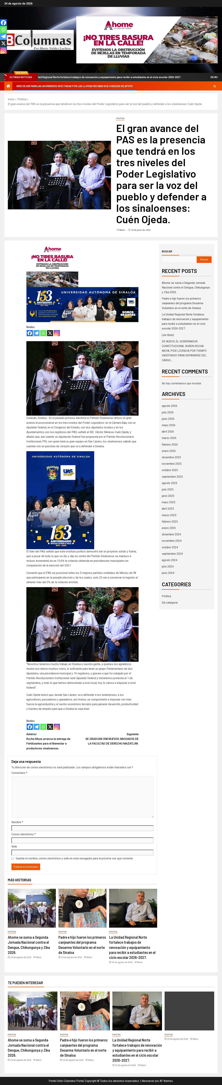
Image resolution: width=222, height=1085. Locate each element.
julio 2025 (168, 489)
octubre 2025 (170, 470)
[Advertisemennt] (147, 39)
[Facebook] (30, 333)
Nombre (17, 822)
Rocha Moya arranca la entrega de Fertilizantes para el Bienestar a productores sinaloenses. (48, 741)
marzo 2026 (169, 438)
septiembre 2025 (172, 476)
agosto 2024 (169, 560)
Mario (122, 230)
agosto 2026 (169, 406)
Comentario (19, 773)
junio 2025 (168, 496)
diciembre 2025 (171, 457)
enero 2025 (169, 528)
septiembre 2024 (172, 553)
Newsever (148, 1081)
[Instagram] (57, 333)
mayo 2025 (168, 502)
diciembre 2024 (171, 534)
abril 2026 (168, 431)
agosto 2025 (169, 483)
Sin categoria (170, 602)
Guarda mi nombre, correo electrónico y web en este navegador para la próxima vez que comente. (74, 858)
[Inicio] (8, 86)
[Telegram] (36, 333)
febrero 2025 (170, 521)
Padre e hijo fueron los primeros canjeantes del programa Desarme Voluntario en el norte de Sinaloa (182, 303)
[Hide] (1, 57)
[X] (50, 333)
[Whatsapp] (43, 333)
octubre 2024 (170, 547)
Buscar (167, 251)
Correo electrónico (23, 834)
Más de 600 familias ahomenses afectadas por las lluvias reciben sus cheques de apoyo (74, 86)
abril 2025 (168, 508)
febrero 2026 (170, 444)
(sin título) (168, 335)
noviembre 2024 (172, 540)
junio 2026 (168, 418)
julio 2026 (168, 412)
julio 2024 (168, 566)
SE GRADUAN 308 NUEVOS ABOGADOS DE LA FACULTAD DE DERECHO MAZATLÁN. (112, 739)
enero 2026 (169, 451)
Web (14, 846)
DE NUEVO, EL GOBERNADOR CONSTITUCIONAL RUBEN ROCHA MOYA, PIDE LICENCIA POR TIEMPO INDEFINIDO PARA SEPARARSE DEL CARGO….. (184, 351)
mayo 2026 (168, 425)
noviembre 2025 (172, 463)
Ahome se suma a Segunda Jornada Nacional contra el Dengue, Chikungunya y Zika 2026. (186, 287)
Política (120, 118)
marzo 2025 (169, 515)
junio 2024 (168, 573)
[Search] (214, 86)
